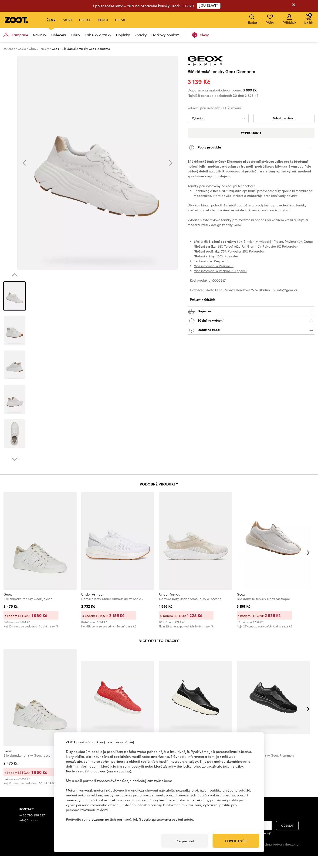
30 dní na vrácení (210, 320)
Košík (308, 18)
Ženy (51, 19)
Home (120, 19)
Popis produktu (209, 147)
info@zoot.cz (29, 820)
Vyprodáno (251, 132)
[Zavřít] (293, 5)
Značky (141, 34)
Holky (85, 19)
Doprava (204, 310)
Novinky (39, 34)
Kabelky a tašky (98, 34)
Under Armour (92, 594)
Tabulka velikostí (284, 118)
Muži (67, 19)
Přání (270, 22)
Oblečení (58, 34)
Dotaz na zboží (208, 329)
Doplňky (123, 34)
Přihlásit (289, 22)
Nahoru (306, 828)
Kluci (103, 19)
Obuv (75, 34)
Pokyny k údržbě (202, 299)
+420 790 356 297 (32, 815)
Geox (7, 594)
